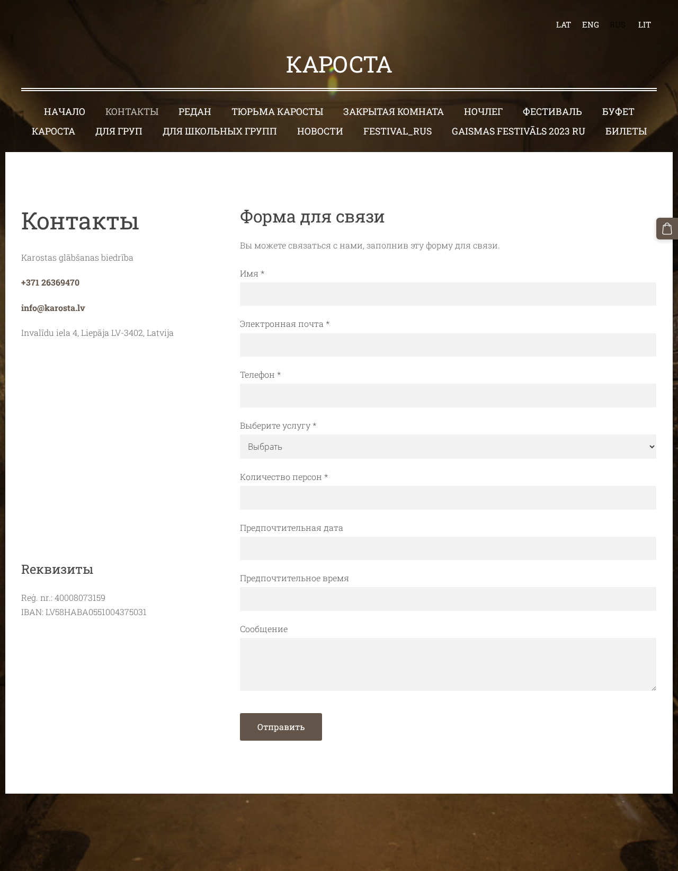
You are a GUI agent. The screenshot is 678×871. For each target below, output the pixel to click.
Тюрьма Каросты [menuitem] (277, 111)
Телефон (260, 374)
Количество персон (284, 476)
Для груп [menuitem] (118, 131)
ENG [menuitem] (590, 24)
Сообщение (264, 628)
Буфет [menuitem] (618, 111)
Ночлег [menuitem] (483, 111)
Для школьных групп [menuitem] (220, 131)
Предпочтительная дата (291, 527)
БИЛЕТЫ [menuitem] (626, 131)
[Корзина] (667, 228)
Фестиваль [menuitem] (552, 111)
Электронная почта (284, 323)
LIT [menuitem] (644, 24)
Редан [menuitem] (195, 111)
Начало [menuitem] (64, 111)
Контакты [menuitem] (131, 111)
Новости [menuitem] (320, 131)
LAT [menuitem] (563, 24)
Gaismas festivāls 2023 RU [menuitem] (518, 131)
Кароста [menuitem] (53, 131)
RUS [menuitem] (618, 24)
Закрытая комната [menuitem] (393, 111)
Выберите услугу (278, 425)
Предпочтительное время (294, 577)
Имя (252, 273)
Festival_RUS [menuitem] (397, 131)
